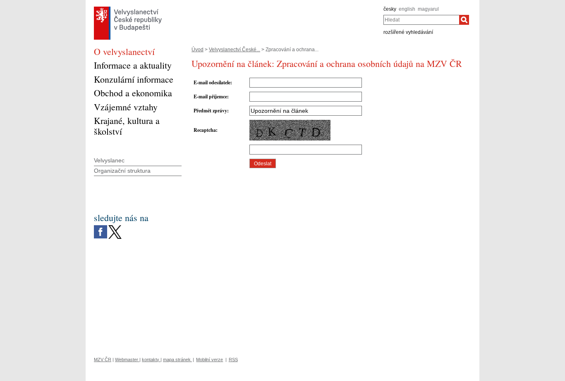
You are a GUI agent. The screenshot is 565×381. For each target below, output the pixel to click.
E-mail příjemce (210, 96)
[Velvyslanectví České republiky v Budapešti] (128, 9)
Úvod (197, 49)
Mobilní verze (209, 359)
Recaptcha (205, 129)
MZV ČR (102, 359)
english (407, 9)
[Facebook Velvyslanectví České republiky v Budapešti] (100, 227)
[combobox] (421, 20)
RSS (233, 359)
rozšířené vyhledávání (408, 32)
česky (389, 9)
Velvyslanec (109, 160)
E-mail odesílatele (212, 82)
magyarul (428, 9)
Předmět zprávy (210, 110)
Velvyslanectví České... (234, 49)
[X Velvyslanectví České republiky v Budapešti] (115, 227)
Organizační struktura (122, 170)
